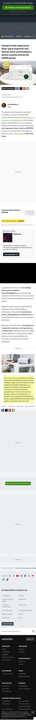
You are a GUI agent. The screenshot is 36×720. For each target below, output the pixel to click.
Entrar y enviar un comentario (19, 483)
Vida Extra (22, 652)
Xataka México (6, 701)
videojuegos (6, 618)
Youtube (17, 575)
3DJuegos (21, 649)
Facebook (17, 88)
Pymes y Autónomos (25, 689)
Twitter (21, 88)
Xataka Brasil (6, 704)
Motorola (19, 36)
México (21, 614)
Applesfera (5, 654)
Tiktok (7, 579)
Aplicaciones (23, 605)
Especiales (22, 599)
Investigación (6, 595)
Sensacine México (24, 704)
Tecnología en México (25, 610)
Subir (29, 639)
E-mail (27, 88)
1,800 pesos (18, 133)
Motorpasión (22, 674)
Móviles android (7, 614)
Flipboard (24, 88)
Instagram (21, 575)
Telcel (20, 618)
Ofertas (20, 406)
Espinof (21, 664)
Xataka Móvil (6, 652)
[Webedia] (7, 640)
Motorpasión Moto (24, 676)
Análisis (21, 595)
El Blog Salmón (23, 686)
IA (34, 36)
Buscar (33, 631)
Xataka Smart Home (8, 657)
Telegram (25, 575)
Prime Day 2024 (7, 610)
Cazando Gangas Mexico (7, 600)
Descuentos (30, 406)
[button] (13, 104)
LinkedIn (3, 579)
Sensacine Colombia (25, 706)
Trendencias (6, 686)
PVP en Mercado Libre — (13, 221)
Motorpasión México (25, 709)
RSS (29, 575)
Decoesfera (5, 689)
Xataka (4, 649)
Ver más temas (8, 624)
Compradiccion (6, 691)
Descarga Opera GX (11, 254)
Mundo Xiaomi (6, 660)
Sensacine (22, 661)
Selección (12, 406)
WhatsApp (27, 36)
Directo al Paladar (7, 674)
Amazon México (8, 36)
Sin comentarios (9, 88)
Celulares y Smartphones (6, 606)
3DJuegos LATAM (24, 701)
